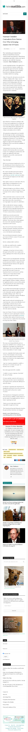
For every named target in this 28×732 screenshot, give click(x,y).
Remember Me (7, 653)
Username (5, 643)
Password (5, 648)
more (23, 460)
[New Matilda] (14, 6)
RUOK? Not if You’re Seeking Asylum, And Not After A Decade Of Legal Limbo (13, 503)
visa (4, 457)
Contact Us (5, 692)
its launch (22, 315)
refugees (15, 455)
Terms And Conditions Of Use (9, 707)
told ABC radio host (15, 175)
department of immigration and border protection (13, 453)
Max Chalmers (6, 48)
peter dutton (9, 455)
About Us (5, 694)
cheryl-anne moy (20, 449)
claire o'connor (7, 451)
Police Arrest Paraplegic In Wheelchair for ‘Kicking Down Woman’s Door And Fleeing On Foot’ (13, 674)
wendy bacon (9, 457)
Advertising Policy (7, 697)
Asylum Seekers (22, 48)
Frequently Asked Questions (9, 699)
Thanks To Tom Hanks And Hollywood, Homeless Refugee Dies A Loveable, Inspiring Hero (12, 524)
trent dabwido (20, 455)
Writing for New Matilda (8, 702)
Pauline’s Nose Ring (7, 678)
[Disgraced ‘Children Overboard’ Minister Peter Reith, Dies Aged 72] (14, 535)
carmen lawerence (12, 449)
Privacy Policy (6, 704)
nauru (5, 455)
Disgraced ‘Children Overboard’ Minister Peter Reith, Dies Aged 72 (13, 545)
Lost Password (6, 659)
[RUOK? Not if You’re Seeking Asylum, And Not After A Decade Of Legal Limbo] (14, 493)
